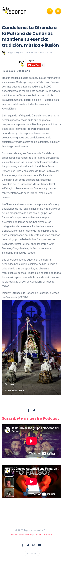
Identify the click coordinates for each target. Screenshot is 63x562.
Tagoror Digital (15, 52)
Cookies (37, 534)
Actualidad (31, 52)
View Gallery (14, 390)
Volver (33, 553)
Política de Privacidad (21, 534)
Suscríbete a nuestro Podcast (30, 418)
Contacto (47, 534)
